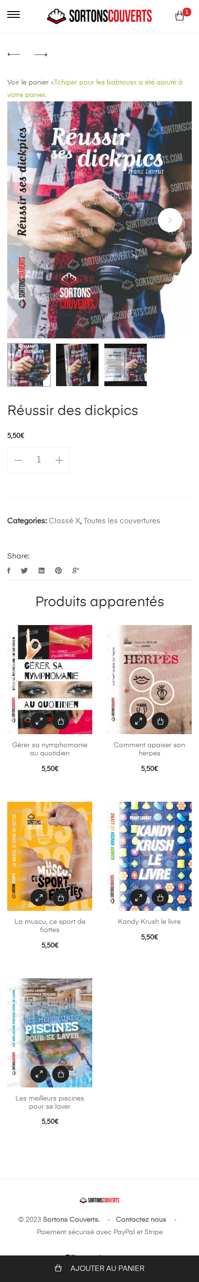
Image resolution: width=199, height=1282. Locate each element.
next (170, 220)
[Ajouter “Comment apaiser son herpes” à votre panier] (160, 720)
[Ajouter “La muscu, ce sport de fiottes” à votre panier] (60, 897)
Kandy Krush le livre (149, 922)
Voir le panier (28, 82)
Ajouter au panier (107, 1268)
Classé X (64, 521)
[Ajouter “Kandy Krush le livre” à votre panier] (160, 897)
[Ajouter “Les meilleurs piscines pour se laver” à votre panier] (60, 1074)
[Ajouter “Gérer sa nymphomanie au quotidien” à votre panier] (60, 720)
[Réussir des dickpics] (9, 571)
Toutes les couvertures (122, 521)
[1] (180, 16)
